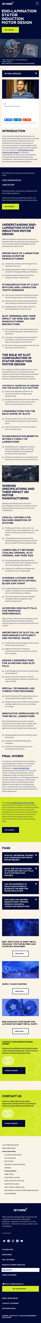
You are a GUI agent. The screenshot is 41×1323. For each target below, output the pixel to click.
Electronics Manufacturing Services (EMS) (21, 1190)
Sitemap (5, 1315)
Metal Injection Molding (14, 1180)
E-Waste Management (27, 1315)
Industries (7, 1254)
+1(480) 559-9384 (8, 185)
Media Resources (8, 1148)
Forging (7, 1167)
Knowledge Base (21, 59)
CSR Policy (13, 1315)
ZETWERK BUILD (9, 1308)
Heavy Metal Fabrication (14, 1187)
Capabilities (7, 1249)
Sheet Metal (9, 1174)
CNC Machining (10, 1158)
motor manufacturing (21, 768)
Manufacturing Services (13, 1265)
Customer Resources (10, 1145)
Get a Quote (9, 30)
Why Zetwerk (8, 1260)
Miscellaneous (7, 61)
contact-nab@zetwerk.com (11, 180)
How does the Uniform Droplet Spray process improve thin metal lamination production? (17, 903)
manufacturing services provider (22, 803)
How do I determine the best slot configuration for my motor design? (19, 858)
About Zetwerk (9, 1275)
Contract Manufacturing (14, 1164)
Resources (10, 59)
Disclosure (6, 1317)
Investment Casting (12, 1177)
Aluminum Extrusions (12, 1155)
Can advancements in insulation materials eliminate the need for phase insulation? (16, 887)
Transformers (10, 1193)
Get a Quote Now (19, 1289)
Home (3, 59)
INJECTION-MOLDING (11, 1184)
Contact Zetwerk (11, 1070)
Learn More (19, 953)
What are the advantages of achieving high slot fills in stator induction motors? (18, 872)
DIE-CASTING (8, 1161)
